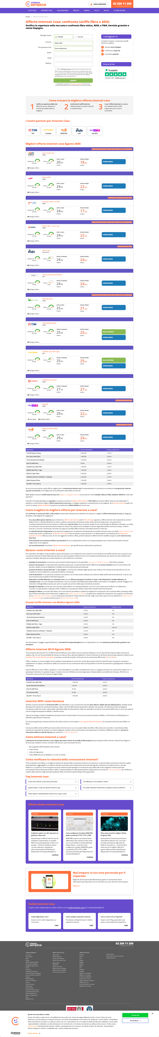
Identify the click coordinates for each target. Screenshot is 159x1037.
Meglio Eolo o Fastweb (85, 986)
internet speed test (114, 770)
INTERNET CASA (46, 10)
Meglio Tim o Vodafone (85, 973)
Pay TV (96, 10)
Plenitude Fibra (47, 299)
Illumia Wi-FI (46, 177)
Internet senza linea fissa (59, 972)
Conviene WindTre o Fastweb (87, 984)
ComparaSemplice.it (31, 952)
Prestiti (76, 10)
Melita (81, 966)
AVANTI (73, 80)
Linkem (81, 960)
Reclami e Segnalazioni (31, 995)
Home (28, 17)
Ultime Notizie (119, 10)
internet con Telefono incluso (99, 562)
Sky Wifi (45, 404)
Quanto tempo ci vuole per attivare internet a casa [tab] (44, 787)
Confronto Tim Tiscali (85, 979)
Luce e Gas (32, 10)
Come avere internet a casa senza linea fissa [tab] (42, 781)
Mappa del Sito (29, 999)
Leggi (56, 925)
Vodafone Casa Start (49, 380)
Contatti (28, 977)
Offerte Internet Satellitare (59, 970)
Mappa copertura (110, 958)
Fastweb (82, 971)
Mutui (106, 10)
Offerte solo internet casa (59, 960)
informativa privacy (66, 69)
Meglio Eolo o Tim (84, 982)
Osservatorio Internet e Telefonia (114, 956)
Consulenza (108, 162)
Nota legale (32, 419)
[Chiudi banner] (152, 1013)
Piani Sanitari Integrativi (32, 964)
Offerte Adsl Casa (57, 956)
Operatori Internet (84, 952)
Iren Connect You (48, 153)
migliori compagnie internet (69, 495)
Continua (55, 855)
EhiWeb (81, 964)
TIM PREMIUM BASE (49, 323)
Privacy (27, 982)
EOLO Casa (46, 250)
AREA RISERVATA (99, 4)
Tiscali (81, 956)
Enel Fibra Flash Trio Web (51, 202)
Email (49, 58)
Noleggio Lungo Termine (32, 966)
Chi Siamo (28, 969)
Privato (60, 37)
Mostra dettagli (33, 1033)
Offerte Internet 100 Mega (59, 968)
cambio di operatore (70, 732)
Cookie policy (29, 986)
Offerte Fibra (56, 955)
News (27, 997)
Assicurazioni (62, 10)
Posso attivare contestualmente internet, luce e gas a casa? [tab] (47, 794)
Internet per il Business (58, 958)
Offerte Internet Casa (58, 952)
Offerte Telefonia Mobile (32, 962)
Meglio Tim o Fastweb (85, 975)
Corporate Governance (31, 971)
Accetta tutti (135, 1015)
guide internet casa (76, 907)
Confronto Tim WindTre (85, 977)
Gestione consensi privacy (32, 990)
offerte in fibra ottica (126, 531)
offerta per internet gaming (43, 596)
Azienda (80, 37)
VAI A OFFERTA (108, 332)
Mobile (87, 10)
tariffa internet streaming (77, 594)
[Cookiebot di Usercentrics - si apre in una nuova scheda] (16, 1033)
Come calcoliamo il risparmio (33, 975)
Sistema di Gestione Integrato (33, 973)
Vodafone (82, 969)
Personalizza (134, 1020)
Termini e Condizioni (31, 980)
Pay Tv (27, 967)
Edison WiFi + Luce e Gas (50, 226)
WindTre (82, 955)
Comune (48, 42)
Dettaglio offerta (34, 168)
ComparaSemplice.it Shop (32, 991)
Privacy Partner (29, 988)
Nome (49, 53)
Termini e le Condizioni (76, 84)
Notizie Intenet (110, 954)
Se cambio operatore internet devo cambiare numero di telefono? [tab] (104, 787)
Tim (80, 967)
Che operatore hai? (44, 47)
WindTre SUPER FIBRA (50, 429)
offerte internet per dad (68, 598)
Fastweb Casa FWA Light (50, 352)
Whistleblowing (29, 979)
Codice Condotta (30, 984)
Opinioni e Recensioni (31, 993)
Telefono (48, 63)
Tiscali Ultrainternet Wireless (52, 275)
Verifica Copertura (57, 966)
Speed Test (55, 965)
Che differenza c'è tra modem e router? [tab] (95, 781)
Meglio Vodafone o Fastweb (87, 980)
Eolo (81, 958)
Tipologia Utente (45, 35)
